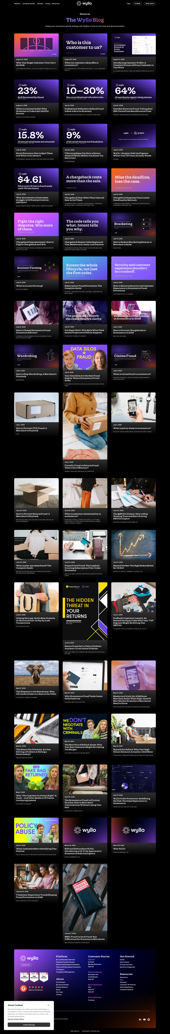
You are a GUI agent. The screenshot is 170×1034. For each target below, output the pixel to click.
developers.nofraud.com (90, 1031)
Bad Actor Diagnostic (127, 967)
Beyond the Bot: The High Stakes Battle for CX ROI (133, 566)
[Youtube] (144, 1019)
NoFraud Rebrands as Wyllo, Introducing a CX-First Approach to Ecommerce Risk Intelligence (83, 851)
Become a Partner (62, 984)
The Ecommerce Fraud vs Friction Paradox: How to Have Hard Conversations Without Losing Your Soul (83, 804)
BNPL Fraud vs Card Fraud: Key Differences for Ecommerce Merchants (85, 938)
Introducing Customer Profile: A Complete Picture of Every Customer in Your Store (133, 65)
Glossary (123, 982)
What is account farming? (29, 286)
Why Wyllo (119, 848)
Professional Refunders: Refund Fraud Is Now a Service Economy (84, 110)
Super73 (91, 989)
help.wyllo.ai (75, 1031)
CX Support (60, 969)
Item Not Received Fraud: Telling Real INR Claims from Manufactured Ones (133, 110)
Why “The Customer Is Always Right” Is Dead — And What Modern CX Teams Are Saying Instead (36, 798)
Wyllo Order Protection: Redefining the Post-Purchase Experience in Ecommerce (131, 801)
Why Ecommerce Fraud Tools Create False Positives (84, 697)
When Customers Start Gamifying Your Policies (36, 850)
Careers (59, 994)
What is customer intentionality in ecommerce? (83, 515)
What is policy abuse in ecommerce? (132, 428)
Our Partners (60, 982)
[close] (48, 1005)
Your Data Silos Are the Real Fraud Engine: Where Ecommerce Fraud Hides (82, 378)
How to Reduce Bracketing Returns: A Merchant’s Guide (132, 243)
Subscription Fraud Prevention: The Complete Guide (83, 287)
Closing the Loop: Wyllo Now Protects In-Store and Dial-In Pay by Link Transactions (35, 620)
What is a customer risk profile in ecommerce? (82, 64)
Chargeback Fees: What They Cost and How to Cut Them (84, 198)
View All (91, 966)
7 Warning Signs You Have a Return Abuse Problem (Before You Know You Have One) (84, 155)
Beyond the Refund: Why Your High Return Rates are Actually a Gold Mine (133, 750)
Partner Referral (62, 987)
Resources (126, 974)
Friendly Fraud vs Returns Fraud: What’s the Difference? (82, 466)
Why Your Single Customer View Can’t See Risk (36, 64)
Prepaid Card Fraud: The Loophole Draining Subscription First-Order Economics (83, 568)
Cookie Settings (29, 1025)
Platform (61, 956)
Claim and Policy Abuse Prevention (68, 967)
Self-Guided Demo (126, 987)
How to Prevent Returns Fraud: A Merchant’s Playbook (33, 515)
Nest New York (93, 974)
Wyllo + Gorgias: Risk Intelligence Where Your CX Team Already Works (132, 154)
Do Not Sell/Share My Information (57, 1019)
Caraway (91, 1000)
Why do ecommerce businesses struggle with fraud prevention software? (32, 200)
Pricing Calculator (126, 964)
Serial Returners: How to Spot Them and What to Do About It (34, 154)
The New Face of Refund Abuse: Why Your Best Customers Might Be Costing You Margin (84, 747)
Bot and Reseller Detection (65, 959)
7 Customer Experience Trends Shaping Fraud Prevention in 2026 (36, 896)
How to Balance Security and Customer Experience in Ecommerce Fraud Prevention (133, 288)
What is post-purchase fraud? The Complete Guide (33, 566)
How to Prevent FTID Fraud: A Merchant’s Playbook (31, 429)
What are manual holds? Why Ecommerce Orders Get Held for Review (32, 111)
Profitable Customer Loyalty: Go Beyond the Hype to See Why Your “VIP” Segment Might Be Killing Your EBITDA (133, 622)
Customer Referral (126, 989)
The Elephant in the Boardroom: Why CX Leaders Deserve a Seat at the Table (36, 692)
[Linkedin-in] (140, 1019)
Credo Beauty (93, 977)
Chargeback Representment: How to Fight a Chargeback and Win (35, 243)
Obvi (89, 987)
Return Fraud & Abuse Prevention (68, 964)
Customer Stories (98, 956)
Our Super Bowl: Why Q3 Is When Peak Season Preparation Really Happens (84, 331)
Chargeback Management (65, 972)
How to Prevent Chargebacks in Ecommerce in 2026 (129, 331)
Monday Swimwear (94, 964)
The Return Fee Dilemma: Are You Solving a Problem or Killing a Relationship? (33, 752)
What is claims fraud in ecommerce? (132, 374)
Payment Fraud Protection (65, 962)
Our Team (59, 992)
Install (122, 959)
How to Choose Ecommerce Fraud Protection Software (33, 331)
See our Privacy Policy (16, 1019)
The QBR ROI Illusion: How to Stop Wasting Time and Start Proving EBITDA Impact (130, 516)
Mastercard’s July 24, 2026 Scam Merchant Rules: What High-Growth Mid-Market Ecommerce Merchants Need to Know (132, 700)
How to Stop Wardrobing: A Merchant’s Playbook (36, 375)
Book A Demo (124, 962)
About (58, 989)
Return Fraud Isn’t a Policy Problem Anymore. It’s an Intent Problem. (83, 647)
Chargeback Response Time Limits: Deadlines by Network (131, 198)
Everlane (91, 962)
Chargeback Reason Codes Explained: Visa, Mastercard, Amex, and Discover (84, 243)
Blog (121, 980)
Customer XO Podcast (128, 984)
